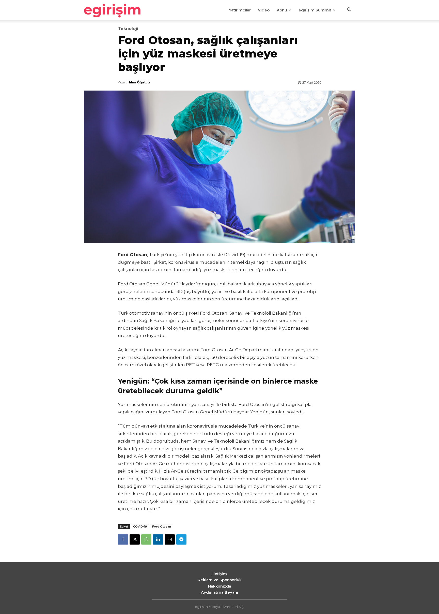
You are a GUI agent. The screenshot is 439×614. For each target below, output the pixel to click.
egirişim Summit (315, 10)
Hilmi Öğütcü (139, 82)
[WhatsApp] (146, 539)
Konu (282, 10)
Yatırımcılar (240, 10)
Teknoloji (128, 29)
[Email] (170, 539)
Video (264, 10)
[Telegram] (181, 539)
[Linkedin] (158, 539)
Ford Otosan (161, 526)
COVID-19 (140, 526)
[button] (349, 10)
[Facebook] (123, 539)
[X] (135, 539)
